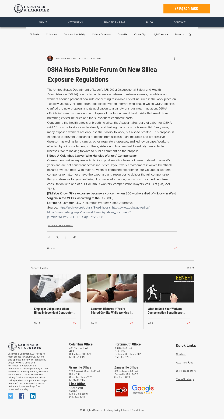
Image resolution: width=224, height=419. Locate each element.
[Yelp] (121, 389)
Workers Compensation (60, 225)
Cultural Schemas (101, 34)
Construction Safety (74, 34)
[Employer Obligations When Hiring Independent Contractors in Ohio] (55, 288)
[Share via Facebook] (49, 237)
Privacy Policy (113, 410)
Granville (122, 34)
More (178, 34)
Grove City (140, 34)
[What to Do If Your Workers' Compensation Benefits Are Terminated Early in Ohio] (169, 288)
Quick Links (186, 345)
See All (190, 267)
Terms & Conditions (133, 410)
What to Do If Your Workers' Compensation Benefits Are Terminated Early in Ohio (165, 310)
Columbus (51, 34)
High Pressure (160, 34)
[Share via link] (74, 237)
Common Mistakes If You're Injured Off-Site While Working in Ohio (111, 310)
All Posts (34, 34)
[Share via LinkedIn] (66, 237)
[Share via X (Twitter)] (57, 237)
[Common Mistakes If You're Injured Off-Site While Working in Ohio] (112, 288)
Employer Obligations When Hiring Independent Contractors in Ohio (54, 310)
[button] (42, 22)
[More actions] (175, 58)
